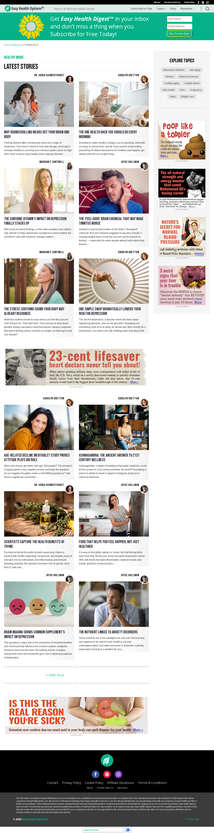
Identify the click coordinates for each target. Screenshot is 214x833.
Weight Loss (187, 96)
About (157, 2)
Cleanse (169, 76)
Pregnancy (195, 89)
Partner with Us (172, 2)
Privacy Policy (71, 783)
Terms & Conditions (152, 783)
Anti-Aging (195, 69)
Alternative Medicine (174, 69)
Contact (52, 783)
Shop (173, 8)
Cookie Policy (94, 783)
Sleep (173, 96)
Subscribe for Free (141, 8)
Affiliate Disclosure (120, 783)
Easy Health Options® (35, 819)
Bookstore (186, 8)
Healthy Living (17, 44)
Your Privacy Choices (112, 830)
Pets (182, 89)
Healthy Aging (171, 83)
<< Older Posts (54, 675)
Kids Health (168, 89)
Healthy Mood (191, 83)
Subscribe (189, 2)
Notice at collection (91, 830)
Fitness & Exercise (188, 76)
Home (6, 44)
